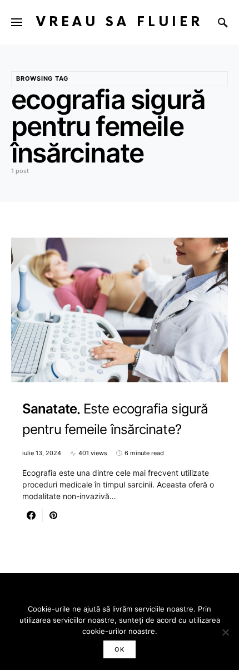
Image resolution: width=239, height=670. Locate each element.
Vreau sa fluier (119, 22)
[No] (225, 632)
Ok (119, 649)
